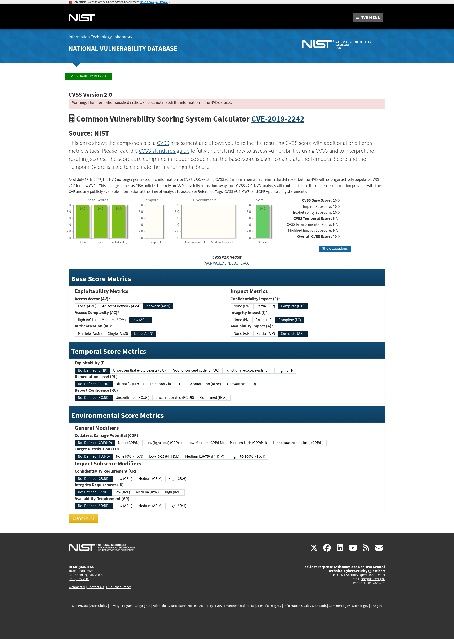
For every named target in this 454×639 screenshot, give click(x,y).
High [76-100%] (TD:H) (247, 456)
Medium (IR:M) (147, 492)
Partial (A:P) (266, 333)
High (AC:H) (87, 319)
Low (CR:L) (124, 478)
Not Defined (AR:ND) (94, 506)
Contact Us (95, 587)
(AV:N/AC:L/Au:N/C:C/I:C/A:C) (227, 263)
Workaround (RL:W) (205, 384)
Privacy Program (121, 606)
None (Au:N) (143, 333)
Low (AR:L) (124, 506)
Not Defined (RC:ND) (94, 397)
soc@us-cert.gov (373, 579)
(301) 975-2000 (79, 579)
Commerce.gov (339, 606)
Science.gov (360, 606)
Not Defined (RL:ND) (93, 384)
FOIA (218, 606)
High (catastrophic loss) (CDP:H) (298, 442)
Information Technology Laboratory (100, 37)
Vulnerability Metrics (88, 76)
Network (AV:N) (158, 306)
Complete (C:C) (293, 306)
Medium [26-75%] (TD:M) (204, 456)
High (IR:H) (173, 492)
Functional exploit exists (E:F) (248, 370)
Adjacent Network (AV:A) (121, 306)
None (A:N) (242, 333)
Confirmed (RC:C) (213, 397)
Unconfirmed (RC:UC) (132, 397)
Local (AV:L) (87, 306)
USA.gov (376, 606)
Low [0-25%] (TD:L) (164, 456)
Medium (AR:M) (150, 506)
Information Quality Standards (305, 606)
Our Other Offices (118, 587)
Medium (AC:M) (114, 319)
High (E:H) (285, 370)
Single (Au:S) (118, 333)
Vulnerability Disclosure (169, 606)
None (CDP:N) (129, 442)
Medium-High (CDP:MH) (248, 442)
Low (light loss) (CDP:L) (163, 442)
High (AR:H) (177, 506)
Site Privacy (80, 606)
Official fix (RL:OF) (129, 384)
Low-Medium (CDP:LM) (206, 442)
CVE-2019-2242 (277, 118)
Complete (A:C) (293, 333)
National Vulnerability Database (123, 48)
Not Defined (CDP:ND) (95, 442)
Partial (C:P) (266, 306)
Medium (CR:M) (150, 478)
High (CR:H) (177, 478)
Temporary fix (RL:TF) (167, 384)
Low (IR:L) (122, 492)
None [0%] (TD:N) (129, 456)
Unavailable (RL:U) (241, 384)
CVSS (163, 143)
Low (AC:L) (140, 319)
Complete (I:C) (290, 319)
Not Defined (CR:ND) (94, 478)
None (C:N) (242, 306)
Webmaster (77, 587)
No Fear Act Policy (200, 606)
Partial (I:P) (264, 319)
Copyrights (142, 606)
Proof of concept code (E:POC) (195, 370)
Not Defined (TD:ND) (94, 456)
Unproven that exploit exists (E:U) (139, 370)
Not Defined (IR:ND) (93, 492)
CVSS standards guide (164, 150)
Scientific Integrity (268, 606)
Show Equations (335, 248)
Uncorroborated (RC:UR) (174, 397)
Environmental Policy (239, 606)
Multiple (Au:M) (90, 333)
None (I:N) (241, 319)
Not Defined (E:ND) (92, 370)
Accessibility (98, 606)
